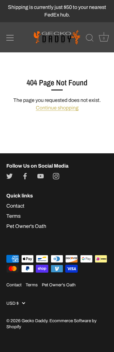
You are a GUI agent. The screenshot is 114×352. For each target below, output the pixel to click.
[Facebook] (25, 176)
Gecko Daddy (34, 320)
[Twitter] (9, 176)
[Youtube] (40, 176)
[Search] (90, 39)
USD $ (12, 303)
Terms (13, 216)
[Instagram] (56, 176)
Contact (15, 206)
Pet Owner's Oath (26, 226)
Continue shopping (57, 107)
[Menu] (10, 38)
